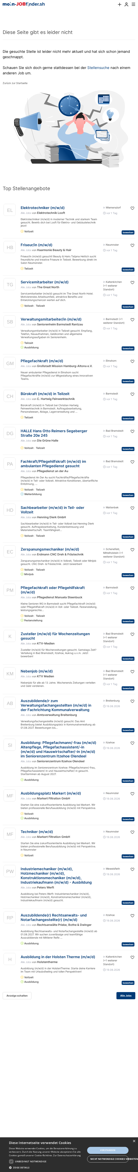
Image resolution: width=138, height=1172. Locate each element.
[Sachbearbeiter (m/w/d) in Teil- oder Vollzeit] (9, 510)
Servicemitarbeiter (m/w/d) (45, 282)
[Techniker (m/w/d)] (9, 834)
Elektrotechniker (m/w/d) (43, 208)
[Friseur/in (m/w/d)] (9, 248)
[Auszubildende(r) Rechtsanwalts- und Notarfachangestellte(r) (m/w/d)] (9, 918)
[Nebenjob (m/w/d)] (9, 674)
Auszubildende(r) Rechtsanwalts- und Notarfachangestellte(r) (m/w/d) (54, 917)
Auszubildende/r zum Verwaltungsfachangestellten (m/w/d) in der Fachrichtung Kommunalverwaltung (56, 705)
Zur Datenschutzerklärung (67, 1155)
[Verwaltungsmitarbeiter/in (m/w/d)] (9, 322)
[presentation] (119, 5)
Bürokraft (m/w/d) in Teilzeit (45, 394)
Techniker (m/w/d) (37, 832)
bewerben (128, 232)
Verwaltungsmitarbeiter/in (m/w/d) (51, 319)
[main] (69, 508)
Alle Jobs (26, 212)
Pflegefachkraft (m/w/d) (42, 361)
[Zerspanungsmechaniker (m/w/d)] (9, 552)
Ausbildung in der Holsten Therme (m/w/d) (58, 957)
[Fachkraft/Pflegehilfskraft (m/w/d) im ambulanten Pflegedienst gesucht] (9, 464)
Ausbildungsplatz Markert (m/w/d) (51, 793)
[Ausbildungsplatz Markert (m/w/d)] (9, 796)
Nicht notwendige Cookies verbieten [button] (109, 1159)
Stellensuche (98, 68)
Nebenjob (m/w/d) (37, 671)
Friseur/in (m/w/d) (36, 245)
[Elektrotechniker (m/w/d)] (9, 210)
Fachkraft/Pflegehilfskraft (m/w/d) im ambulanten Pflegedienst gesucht (53, 463)
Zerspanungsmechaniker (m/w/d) (50, 549)
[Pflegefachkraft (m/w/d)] (9, 364)
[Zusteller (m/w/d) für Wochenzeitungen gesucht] (9, 637)
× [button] (134, 1141)
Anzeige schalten (17, 995)
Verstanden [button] (107, 1150)
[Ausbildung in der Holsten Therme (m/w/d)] (9, 960)
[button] (132, 208)
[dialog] (69, 1154)
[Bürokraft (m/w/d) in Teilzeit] (9, 396)
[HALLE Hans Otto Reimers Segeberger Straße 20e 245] (9, 434)
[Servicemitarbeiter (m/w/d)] (9, 285)
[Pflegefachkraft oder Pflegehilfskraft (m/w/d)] (9, 590)
